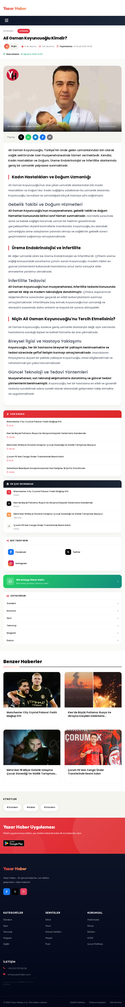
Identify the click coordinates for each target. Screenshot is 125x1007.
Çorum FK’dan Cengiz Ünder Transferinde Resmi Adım (35, 456)
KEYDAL (21, 982)
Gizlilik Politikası (77, 1002)
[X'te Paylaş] (21, 137)
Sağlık (6, 943)
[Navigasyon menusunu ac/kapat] (6, 20)
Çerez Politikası (95, 943)
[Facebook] (6, 891)
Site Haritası (116, 1002)
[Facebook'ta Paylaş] (43, 137)
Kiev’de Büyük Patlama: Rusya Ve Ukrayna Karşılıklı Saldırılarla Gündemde (46, 433)
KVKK (90, 937)
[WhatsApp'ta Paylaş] (28, 137)
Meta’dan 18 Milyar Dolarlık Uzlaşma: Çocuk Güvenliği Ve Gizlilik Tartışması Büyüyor (51, 444)
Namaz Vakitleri (53, 931)
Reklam (91, 931)
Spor (9, 618)
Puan (47, 943)
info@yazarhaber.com (19, 974)
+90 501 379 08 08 (17, 968)
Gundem (11, 603)
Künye (90, 925)
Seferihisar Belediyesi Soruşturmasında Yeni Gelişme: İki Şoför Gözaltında (46, 468)
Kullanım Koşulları (97, 1002)
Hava (48, 925)
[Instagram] (23, 891)
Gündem (23, 31)
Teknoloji (11, 625)
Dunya (10, 640)
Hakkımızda (93, 919)
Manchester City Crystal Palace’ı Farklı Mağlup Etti (34, 421)
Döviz (48, 919)
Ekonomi (11, 610)
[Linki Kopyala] (50, 137)
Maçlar (49, 937)
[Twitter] (15, 891)
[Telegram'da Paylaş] (35, 137)
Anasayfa (8, 30)
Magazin (11, 632)
